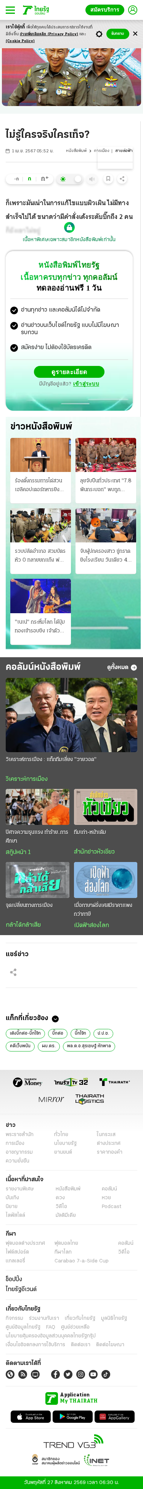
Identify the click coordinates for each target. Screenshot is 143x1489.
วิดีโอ (61, 1206)
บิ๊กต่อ (57, 1033)
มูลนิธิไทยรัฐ (114, 1318)
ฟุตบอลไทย (66, 1243)
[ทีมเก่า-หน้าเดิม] (106, 807)
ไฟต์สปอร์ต (17, 1252)
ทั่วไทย (61, 1134)
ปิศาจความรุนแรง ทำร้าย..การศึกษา (37, 836)
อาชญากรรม (19, 1152)
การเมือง (101, 151)
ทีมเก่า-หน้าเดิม (90, 832)
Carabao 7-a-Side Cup (82, 1261)
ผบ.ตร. (49, 1045)
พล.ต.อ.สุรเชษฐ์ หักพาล (89, 1045)
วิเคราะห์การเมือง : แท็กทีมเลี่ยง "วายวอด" (51, 759)
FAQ (50, 1327)
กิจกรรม (14, 1318)
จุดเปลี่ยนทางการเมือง (29, 905)
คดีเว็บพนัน (20, 1045)
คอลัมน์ (109, 1189)
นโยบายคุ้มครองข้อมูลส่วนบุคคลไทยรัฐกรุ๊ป (51, 1336)
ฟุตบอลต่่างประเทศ (25, 1243)
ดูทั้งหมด (118, 667)
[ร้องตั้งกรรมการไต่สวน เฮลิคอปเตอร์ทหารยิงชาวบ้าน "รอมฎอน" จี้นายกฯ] (40, 455)
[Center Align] (135, 34)
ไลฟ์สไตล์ (15, 1215)
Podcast (111, 1206)
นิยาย (12, 1206)
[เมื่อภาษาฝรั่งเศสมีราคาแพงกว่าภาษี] (106, 880)
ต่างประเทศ (109, 1143)
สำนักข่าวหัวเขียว (94, 852)
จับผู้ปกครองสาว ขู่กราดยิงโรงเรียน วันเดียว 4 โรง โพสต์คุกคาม (105, 556)
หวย (106, 1197)
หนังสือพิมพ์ (76, 151)
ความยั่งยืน (17, 1161)
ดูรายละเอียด (69, 372)
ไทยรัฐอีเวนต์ (21, 1289)
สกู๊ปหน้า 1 (18, 852)
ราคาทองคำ (109, 1152)
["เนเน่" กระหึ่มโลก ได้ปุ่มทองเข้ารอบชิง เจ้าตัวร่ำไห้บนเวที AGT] (40, 595)
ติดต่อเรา (80, 1344)
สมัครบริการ (106, 10)
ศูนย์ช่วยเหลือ (75, 1327)
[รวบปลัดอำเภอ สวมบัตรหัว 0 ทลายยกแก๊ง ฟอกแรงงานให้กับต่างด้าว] (40, 525)
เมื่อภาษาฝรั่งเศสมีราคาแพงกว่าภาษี (103, 909)
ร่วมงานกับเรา (44, 1318)
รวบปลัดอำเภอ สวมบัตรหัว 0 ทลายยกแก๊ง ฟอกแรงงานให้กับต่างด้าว (40, 556)
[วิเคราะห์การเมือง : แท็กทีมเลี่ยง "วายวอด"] (71, 715)
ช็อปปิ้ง (14, 1279)
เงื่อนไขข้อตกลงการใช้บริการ (35, 1344)
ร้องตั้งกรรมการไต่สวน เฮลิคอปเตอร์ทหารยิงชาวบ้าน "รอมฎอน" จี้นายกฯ (40, 486)
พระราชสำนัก (20, 1134)
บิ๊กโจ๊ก (80, 1033)
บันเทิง (12, 1197)
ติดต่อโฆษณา (110, 1344)
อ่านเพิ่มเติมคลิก (49, 34)
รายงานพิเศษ (20, 1189)
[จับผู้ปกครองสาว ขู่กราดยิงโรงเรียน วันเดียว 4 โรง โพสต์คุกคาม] (106, 525)
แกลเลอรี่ (15, 1261)
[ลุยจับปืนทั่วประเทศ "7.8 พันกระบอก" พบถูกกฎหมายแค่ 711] (106, 455)
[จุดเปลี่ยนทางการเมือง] (37, 880)
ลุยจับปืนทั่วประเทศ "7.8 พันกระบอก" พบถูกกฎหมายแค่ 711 (106, 486)
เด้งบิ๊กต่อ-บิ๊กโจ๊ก (25, 1033)
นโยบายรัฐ (65, 1143)
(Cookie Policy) (20, 41)
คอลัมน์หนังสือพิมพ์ (43, 667)
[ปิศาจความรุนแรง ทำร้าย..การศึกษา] (37, 807)
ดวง (60, 1197)
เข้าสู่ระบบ (86, 384)
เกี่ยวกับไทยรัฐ (80, 1318)
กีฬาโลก (63, 1252)
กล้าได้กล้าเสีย (23, 925)
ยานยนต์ (63, 1152)
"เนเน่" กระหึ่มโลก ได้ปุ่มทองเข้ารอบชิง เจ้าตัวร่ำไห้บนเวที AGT (40, 627)
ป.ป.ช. (103, 1033)
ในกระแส (106, 1134)
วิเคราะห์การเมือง (27, 779)
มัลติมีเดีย (66, 1215)
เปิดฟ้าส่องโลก (91, 925)
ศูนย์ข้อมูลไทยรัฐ (23, 1327)
